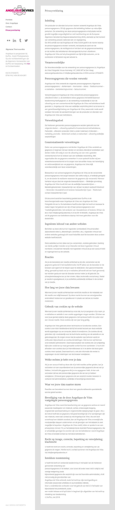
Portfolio (9, 20)
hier (28, 63)
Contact (9, 27)
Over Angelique (12, 23)
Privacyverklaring (13, 30)
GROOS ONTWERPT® (18, 505)
